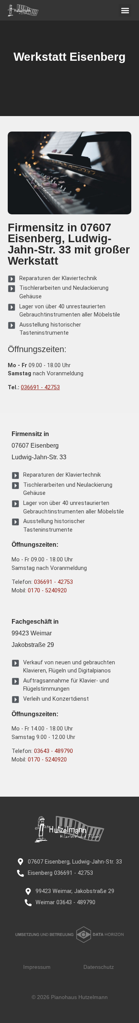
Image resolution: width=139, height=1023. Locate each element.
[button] (125, 10)
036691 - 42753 (40, 387)
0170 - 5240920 (47, 590)
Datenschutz (98, 967)
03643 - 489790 (53, 751)
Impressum (37, 967)
